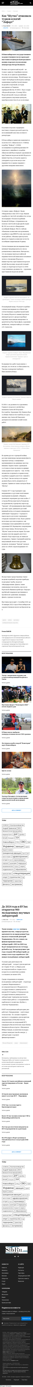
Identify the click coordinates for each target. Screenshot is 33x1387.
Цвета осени (6, 771)
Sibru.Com (5, 919)
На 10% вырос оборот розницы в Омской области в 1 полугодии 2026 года (15, 1140)
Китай (5, 838)
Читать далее (6, 682)
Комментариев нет (16, 28)
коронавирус (19, 860)
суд (23, 877)
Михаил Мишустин (7, 1043)
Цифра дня (19, 919)
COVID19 (5, 825)
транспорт (18, 881)
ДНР (16, 834)
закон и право (6, 856)
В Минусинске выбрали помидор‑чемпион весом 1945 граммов (16, 733)
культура (13, 863)
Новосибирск (8, 842)
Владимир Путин (7, 834)
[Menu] (3, 3)
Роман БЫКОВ (6, 26)
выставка (16, 620)
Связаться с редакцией (19, 1325)
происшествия (7, 873)
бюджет (5, 850)
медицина (22, 863)
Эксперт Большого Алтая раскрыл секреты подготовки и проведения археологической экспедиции (15, 798)
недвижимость (8, 869)
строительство (15, 877)
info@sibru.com (14, 1360)
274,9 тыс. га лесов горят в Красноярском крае (11, 1106)
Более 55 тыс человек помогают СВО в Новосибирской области (16, 1117)
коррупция (5, 863)
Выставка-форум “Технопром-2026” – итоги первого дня (16, 706)
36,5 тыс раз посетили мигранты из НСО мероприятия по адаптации (15, 1128)
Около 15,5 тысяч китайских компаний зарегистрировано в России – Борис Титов (16, 1083)
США (29, 842)
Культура (5, 28)
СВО (23, 842)
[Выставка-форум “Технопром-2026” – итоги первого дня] (16, 694)
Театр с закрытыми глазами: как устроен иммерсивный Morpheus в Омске (14, 677)
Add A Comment (16, 810)
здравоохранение (20, 857)
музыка (16, 866)
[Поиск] (30, 3)
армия (4, 620)
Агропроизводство (17, 825)
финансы (6, 884)
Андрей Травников (9, 828)
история (5, 860)
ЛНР (17, 838)
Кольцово (11, 838)
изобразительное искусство (10, 622)
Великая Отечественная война (12, 831)
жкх (28, 853)
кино (11, 860)
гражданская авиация (12, 853)
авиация (20, 847)
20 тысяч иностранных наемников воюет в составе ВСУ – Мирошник (15, 1095)
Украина (8, 846)
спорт (5, 877)
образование (21, 869)
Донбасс (22, 834)
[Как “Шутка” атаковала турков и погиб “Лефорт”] (16, 40)
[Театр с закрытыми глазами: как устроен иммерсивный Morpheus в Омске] (16, 665)
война (10, 620)
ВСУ (19, 828)
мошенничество (8, 866)
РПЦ (17, 842)
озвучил (16, 929)
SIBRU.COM (5, 1352)
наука (22, 866)
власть (10, 850)
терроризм (8, 881)
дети (24, 853)
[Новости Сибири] (16, 3)
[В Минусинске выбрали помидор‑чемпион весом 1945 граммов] (16, 721)
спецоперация (21, 873)
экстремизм (17, 884)
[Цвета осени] (16, 760)
